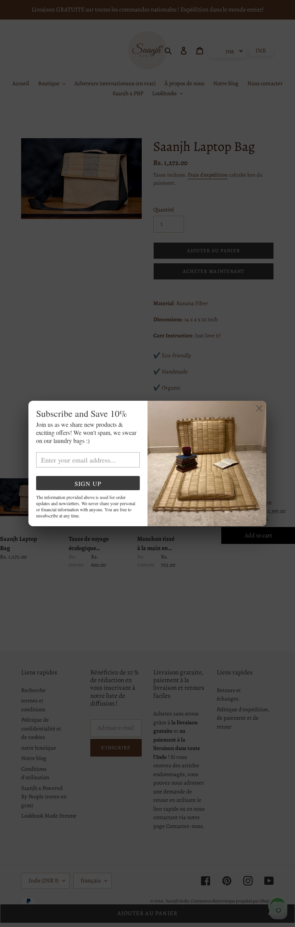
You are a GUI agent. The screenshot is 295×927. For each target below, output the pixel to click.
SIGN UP (88, 483)
